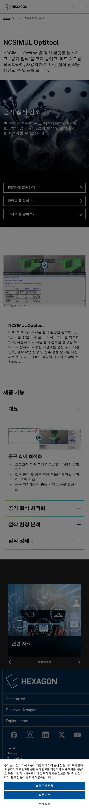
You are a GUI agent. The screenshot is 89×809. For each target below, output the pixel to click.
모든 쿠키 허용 (44, 785)
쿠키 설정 (44, 804)
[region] (44, 784)
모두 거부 (44, 795)
